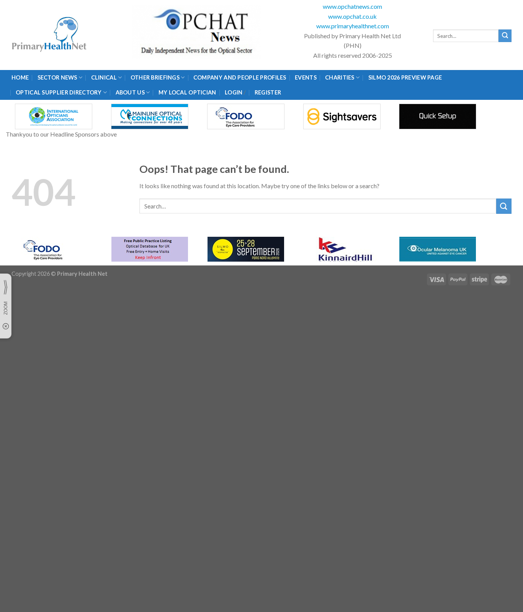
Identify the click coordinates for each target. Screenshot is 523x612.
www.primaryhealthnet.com (352, 25)
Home (20, 77)
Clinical (104, 77)
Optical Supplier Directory (59, 92)
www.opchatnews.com (352, 6)
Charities (340, 77)
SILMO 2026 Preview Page (406, 77)
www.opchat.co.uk (352, 16)
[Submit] (505, 35)
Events (306, 77)
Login (233, 92)
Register (268, 92)
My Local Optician (187, 92)
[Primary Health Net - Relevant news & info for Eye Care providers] (49, 35)
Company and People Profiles (239, 77)
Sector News (57, 77)
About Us (130, 92)
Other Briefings (155, 77)
